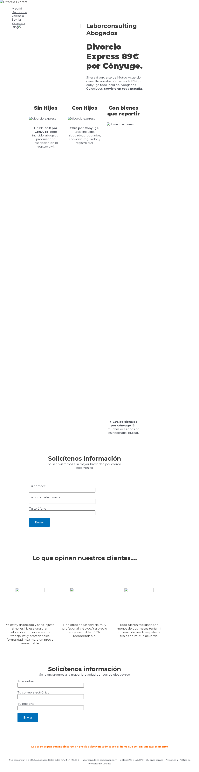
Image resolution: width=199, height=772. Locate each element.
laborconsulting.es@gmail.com (99, 759)
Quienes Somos (154, 759)
